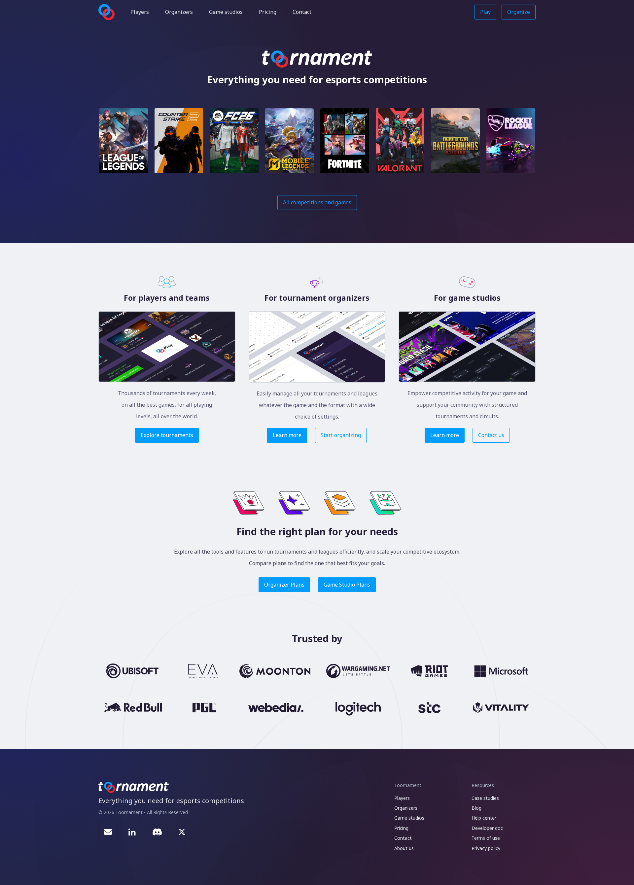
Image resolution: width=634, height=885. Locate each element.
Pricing (267, 12)
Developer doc (487, 828)
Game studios (226, 12)
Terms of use (486, 838)
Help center (484, 818)
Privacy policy (486, 848)
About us (404, 848)
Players (139, 12)
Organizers (179, 12)
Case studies (485, 798)
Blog (476, 808)
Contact (302, 12)
